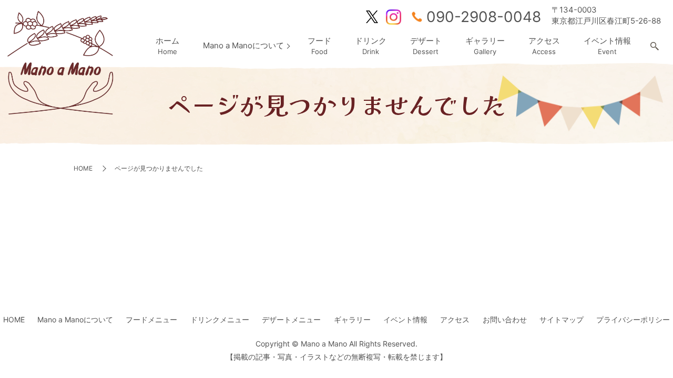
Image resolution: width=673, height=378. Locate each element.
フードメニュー (151, 319)
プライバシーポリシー (633, 319)
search (654, 47)
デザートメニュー (291, 319)
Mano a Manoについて (243, 45)
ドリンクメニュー (219, 319)
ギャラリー (485, 46)
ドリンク (370, 46)
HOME (83, 168)
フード (319, 46)
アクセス (544, 46)
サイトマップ (561, 319)
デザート (426, 46)
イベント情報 (607, 46)
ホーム (167, 46)
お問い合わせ (505, 319)
